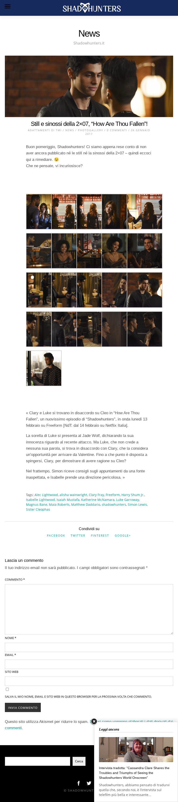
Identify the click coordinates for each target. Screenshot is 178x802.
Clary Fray (96, 495)
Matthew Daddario (85, 504)
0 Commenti (117, 130)
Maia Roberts (59, 504)
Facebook (56, 536)
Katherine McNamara (97, 499)
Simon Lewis (137, 504)
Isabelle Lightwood (40, 499)
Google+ (123, 536)
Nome (10, 638)
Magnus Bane (36, 504)
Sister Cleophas (38, 509)
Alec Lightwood (46, 495)
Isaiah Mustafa (68, 499)
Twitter (78, 536)
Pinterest (100, 536)
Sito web (11, 672)
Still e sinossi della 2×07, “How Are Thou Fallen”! (89, 123)
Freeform (113, 495)
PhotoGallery (90, 130)
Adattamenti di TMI (45, 130)
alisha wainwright (73, 495)
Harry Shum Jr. (132, 495)
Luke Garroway (127, 499)
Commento (15, 579)
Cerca (79, 761)
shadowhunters (114, 504)
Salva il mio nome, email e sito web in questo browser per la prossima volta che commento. (78, 696)
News (69, 130)
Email (10, 655)
